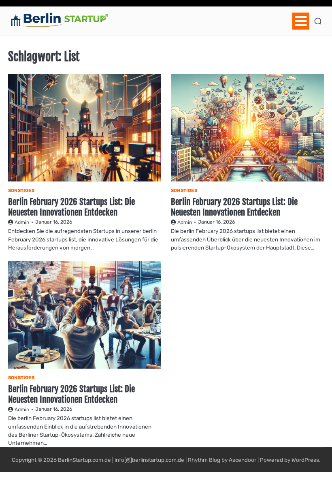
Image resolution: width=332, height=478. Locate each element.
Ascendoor (242, 460)
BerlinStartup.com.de (84, 460)
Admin (22, 222)
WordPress (305, 460)
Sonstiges (21, 190)
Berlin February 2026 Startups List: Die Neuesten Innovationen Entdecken (71, 207)
